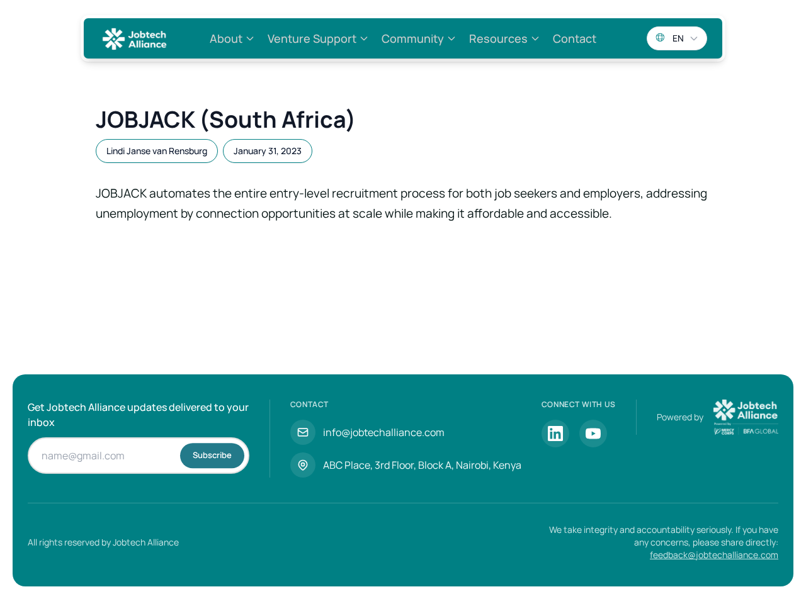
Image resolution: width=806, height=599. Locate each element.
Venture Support (312, 38)
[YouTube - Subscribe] (593, 433)
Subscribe (212, 455)
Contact (574, 38)
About (226, 38)
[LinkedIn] (555, 433)
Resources (498, 38)
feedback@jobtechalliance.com (714, 555)
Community (413, 38)
